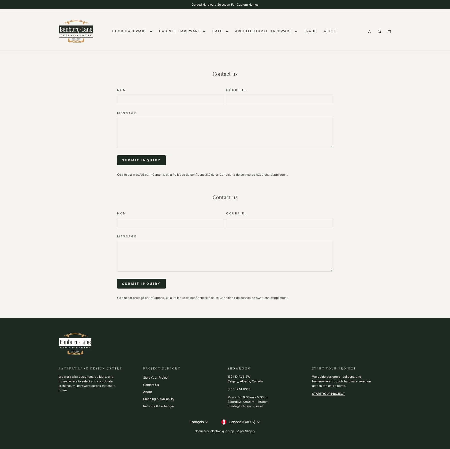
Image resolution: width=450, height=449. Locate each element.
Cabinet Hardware (180, 31)
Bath (218, 31)
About (331, 31)
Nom (122, 90)
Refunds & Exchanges (159, 406)
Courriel (236, 90)
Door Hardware (130, 31)
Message (127, 113)
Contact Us (151, 385)
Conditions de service (235, 174)
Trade (310, 31)
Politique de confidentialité (191, 174)
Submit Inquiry (141, 160)
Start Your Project (155, 377)
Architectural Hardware (264, 31)
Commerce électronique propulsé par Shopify (225, 431)
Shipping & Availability (158, 399)
